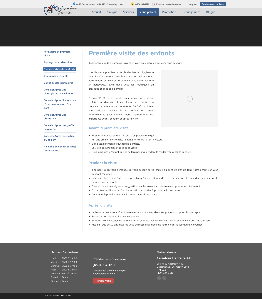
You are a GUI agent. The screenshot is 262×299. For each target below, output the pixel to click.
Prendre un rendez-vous (168, 4)
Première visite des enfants (59, 69)
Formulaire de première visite (57, 53)
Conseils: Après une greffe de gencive (59, 127)
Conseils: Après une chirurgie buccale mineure (59, 91)
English (193, 4)
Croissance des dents (56, 75)
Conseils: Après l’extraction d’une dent (59, 137)
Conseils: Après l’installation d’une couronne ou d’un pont (60, 104)
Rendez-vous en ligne (213, 4)
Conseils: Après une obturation (55, 116)
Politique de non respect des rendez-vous (60, 148)
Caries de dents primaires (58, 82)
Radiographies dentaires (58, 62)
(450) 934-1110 (142, 4)
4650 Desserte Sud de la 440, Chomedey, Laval (100, 4)
